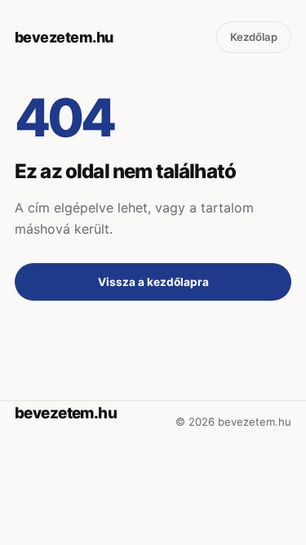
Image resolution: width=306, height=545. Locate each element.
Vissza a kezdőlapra (153, 281)
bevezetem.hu (64, 37)
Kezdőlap (253, 36)
